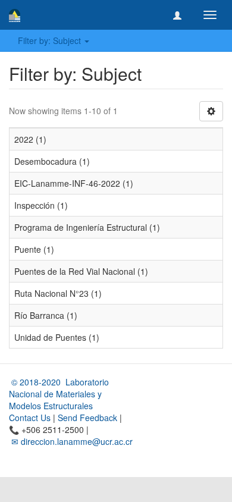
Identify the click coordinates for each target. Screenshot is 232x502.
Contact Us (30, 417)
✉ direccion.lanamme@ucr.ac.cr (71, 441)
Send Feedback (87, 417)
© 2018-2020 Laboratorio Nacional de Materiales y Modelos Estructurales (59, 394)
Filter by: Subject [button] (50, 40)
